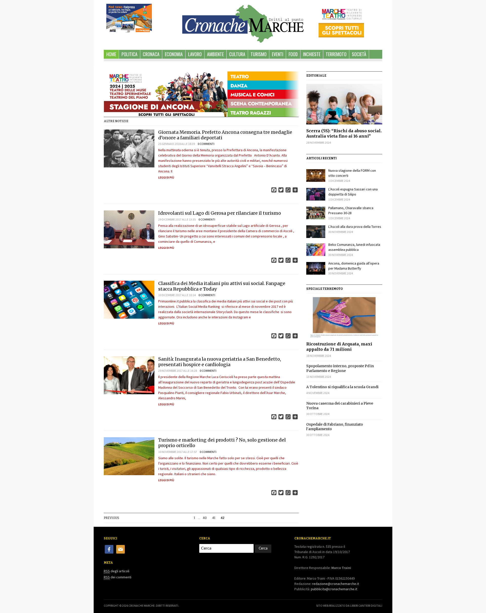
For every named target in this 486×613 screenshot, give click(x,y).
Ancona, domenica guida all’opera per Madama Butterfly (353, 266)
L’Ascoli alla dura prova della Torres (354, 226)
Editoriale (316, 75)
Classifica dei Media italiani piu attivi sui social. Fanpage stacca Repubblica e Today (221, 286)
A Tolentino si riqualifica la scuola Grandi (342, 387)
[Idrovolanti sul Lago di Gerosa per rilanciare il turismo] (129, 229)
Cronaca (151, 54)
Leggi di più (166, 177)
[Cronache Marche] (243, 22)
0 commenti (206, 144)
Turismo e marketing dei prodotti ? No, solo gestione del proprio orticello (222, 442)
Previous (111, 518)
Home (111, 54)
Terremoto (336, 54)
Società (359, 54)
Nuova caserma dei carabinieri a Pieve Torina (339, 405)
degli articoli (116, 571)
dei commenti (117, 577)
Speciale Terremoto (324, 289)
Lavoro (195, 54)
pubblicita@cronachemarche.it (334, 589)
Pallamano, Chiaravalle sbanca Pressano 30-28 (350, 210)
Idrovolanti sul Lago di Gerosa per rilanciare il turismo (219, 213)
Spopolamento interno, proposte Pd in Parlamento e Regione (340, 368)
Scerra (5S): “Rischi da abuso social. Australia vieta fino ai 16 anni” (344, 133)
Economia (174, 54)
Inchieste (311, 54)
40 (205, 518)
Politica (129, 54)
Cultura (237, 54)
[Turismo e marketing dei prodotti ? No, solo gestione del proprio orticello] (129, 456)
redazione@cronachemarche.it (335, 583)
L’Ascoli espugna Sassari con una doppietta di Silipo (353, 191)
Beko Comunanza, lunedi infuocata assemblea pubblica (354, 247)
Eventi (277, 54)
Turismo (259, 54)
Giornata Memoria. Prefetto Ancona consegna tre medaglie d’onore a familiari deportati (225, 135)
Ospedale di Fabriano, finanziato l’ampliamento (334, 426)
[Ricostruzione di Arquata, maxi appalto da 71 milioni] (344, 317)
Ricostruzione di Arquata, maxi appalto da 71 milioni (339, 346)
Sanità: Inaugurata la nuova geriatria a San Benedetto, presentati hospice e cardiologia (219, 361)
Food (293, 54)
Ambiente (215, 54)
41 (213, 518)
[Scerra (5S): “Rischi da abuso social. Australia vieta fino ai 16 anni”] (344, 104)
